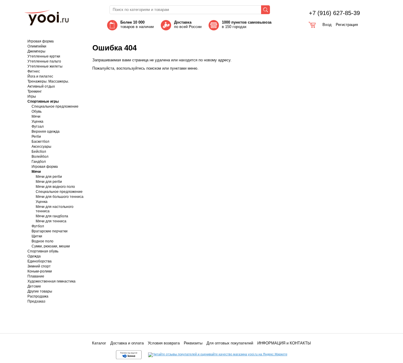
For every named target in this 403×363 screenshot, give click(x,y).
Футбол (38, 226)
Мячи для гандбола (52, 216)
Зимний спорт (39, 266)
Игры (31, 96)
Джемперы (36, 51)
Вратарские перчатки (50, 231)
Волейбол (40, 157)
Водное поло (42, 241)
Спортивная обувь (42, 251)
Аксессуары (41, 146)
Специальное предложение (55, 106)
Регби (36, 136)
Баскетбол (40, 141)
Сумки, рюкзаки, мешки (51, 246)
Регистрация (347, 24)
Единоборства (39, 261)
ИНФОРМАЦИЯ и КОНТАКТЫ (284, 343)
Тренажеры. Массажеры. (48, 81)
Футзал (38, 126)
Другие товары (39, 291)
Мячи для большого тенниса (59, 197)
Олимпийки (36, 46)
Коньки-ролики (39, 271)
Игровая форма (40, 41)
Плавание (35, 276)
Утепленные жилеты (45, 66)
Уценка (37, 121)
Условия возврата (164, 343)
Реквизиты (193, 343)
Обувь (37, 111)
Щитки (37, 236)
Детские (34, 286)
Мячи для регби (49, 177)
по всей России (188, 24)
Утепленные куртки (43, 56)
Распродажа (37, 296)
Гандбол (39, 162)
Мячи (36, 116)
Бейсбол (39, 152)
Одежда (34, 256)
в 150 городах (247, 24)
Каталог (99, 343)
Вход (327, 24)
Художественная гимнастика (51, 281)
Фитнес (33, 71)
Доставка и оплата (127, 343)
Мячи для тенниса (51, 221)
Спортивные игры (43, 101)
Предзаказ (36, 301)
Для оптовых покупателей (230, 343)
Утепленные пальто (44, 61)
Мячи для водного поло (55, 187)
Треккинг (34, 91)
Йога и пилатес (40, 76)
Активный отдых (41, 86)
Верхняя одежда (46, 131)
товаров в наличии (137, 24)
